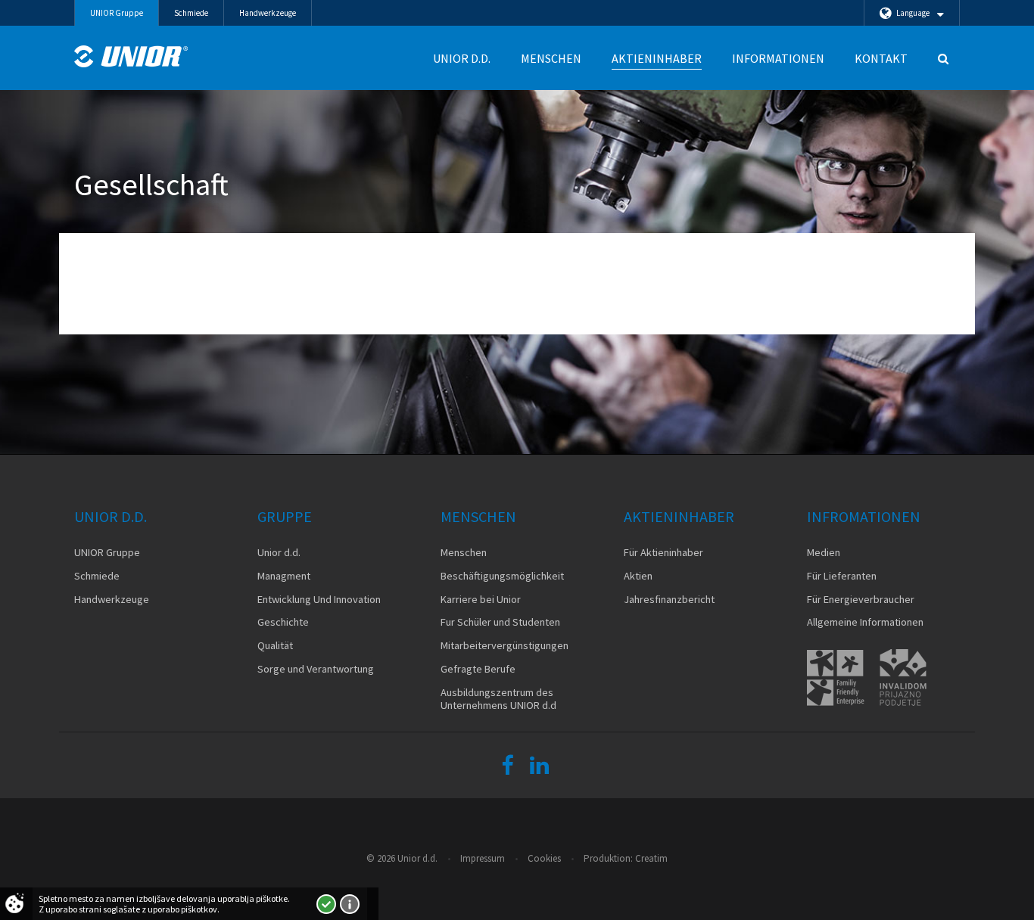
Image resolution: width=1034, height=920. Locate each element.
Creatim (651, 858)
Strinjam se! (326, 904)
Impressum (482, 858)
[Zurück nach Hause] (131, 56)
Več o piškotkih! (350, 904)
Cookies (544, 858)
